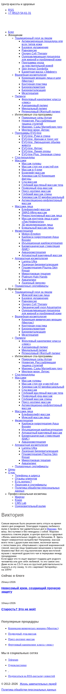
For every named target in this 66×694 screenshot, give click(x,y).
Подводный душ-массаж (37, 188)
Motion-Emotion (31, 233)
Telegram (13, 659)
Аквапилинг (29, 279)
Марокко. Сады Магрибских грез (42, 126)
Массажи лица (24, 206)
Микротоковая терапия (36, 273)
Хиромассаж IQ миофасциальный (43, 197)
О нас (11, 472)
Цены (11, 469)
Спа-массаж (29, 181)
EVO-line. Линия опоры (36, 151)
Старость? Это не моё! (18, 609)
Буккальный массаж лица (38, 227)
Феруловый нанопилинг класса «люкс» (31, 644)
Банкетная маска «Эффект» (39, 71)
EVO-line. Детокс (32, 148)
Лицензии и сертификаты (31, 484)
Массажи (20, 160)
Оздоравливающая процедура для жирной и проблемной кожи (41, 58)
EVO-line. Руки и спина (36, 136)
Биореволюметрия (33, 87)
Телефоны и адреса (27, 475)
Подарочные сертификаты (31, 285)
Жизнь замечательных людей (38, 683)
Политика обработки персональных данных (28, 689)
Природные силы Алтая (37, 117)
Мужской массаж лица (36, 295)
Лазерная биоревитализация (40, 264)
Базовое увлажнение (35, 47)
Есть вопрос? (23, 481)
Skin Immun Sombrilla (35, 68)
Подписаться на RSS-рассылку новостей (31, 676)
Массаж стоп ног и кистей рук (40, 166)
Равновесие (29, 50)
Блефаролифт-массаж (36, 209)
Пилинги (20, 96)
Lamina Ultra (29, 261)
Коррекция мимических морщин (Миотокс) (33, 628)
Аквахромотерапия (34, 252)
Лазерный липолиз (33, 282)
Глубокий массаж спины (37, 194)
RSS (11, 9)
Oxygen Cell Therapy (34, 53)
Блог (11, 32)
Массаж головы (31, 163)
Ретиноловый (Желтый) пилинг (41, 111)
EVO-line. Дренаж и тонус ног (40, 139)
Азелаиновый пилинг (35, 105)
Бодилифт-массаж (33, 172)
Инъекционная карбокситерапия (42, 243)
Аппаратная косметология (31, 258)
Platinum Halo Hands (34, 276)
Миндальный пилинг (34, 108)
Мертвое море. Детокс (36, 129)
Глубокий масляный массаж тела (42, 185)
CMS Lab (20, 503)
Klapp (18, 500)
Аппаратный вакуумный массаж (42, 255)
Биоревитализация (34, 90)
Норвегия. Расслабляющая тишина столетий (39, 122)
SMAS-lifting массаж (34, 212)
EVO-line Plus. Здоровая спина (41, 154)
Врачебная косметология (31, 74)
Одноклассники (17, 665)
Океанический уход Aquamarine (41, 307)
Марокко (52, 528)
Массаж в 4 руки (32, 169)
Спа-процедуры (25, 157)
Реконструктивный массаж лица (42, 215)
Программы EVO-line (28, 133)
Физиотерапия (24, 230)
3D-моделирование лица (37, 224)
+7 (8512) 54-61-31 (19, 13)
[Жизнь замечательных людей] (18, 26)
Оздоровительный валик (30, 506)
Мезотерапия (30, 93)
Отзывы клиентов (26, 478)
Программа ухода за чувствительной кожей (37, 64)
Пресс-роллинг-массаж (36, 191)
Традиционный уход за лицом (33, 38)
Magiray (20, 497)
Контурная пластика (34, 84)
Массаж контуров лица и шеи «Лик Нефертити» (40, 220)
